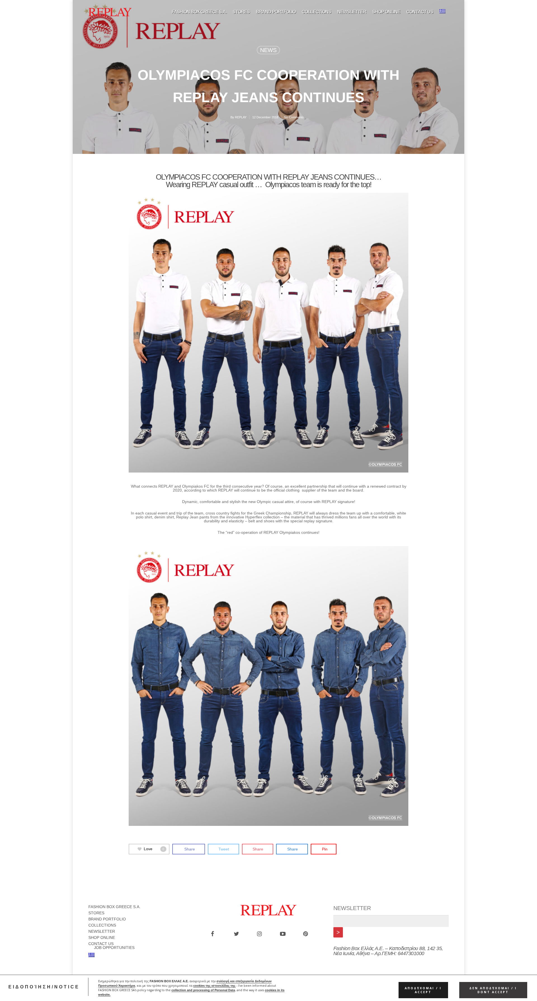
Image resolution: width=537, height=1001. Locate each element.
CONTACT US (419, 12)
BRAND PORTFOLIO (276, 12)
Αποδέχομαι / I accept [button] (423, 990)
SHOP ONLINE (386, 12)
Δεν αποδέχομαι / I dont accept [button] (493, 990)
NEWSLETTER (351, 12)
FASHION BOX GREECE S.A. (199, 12)
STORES (241, 12)
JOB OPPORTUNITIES (114, 948)
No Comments (294, 117)
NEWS (268, 50)
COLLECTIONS (316, 12)
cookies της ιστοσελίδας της (214, 985)
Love (154, 849)
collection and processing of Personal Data (203, 990)
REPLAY (240, 117)
